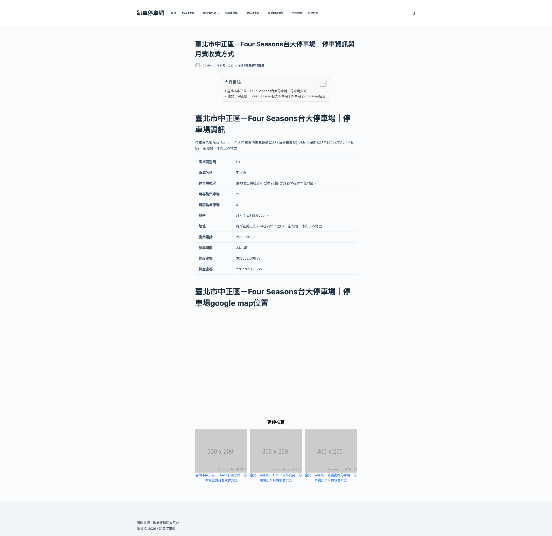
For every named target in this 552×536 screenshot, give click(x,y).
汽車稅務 (297, 13)
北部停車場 (188, 13)
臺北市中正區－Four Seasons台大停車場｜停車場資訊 (267, 91)
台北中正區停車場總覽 (251, 65)
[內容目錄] (322, 83)
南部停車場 (231, 13)
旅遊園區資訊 (276, 13)
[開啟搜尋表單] (413, 13)
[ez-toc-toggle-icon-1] (320, 83)
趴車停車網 (150, 13)
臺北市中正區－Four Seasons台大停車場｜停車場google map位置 (276, 96)
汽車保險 (313, 13)
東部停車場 (252, 13)
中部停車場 (209, 13)
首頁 (173, 13)
